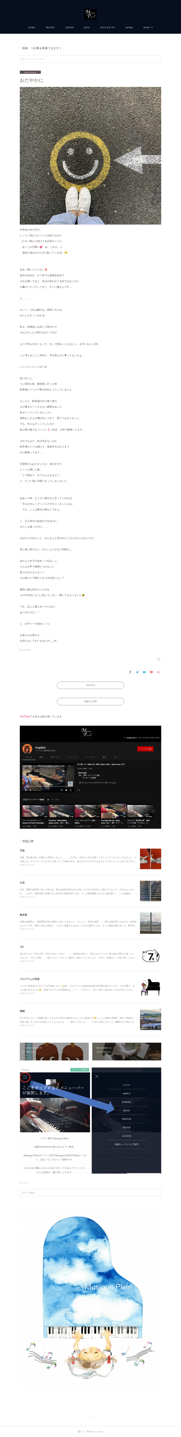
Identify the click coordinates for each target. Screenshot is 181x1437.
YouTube (129, 27)
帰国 (22, 1011)
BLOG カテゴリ (107, 27)
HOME (31, 27)
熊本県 (23, 914)
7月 (22, 946)
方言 (22, 882)
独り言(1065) (25, 650)
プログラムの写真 (30, 979)
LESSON (69, 27)
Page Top (90, 1417)
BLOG (87, 27)
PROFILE (50, 27)
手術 (22, 850)
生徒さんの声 (90, 701)
